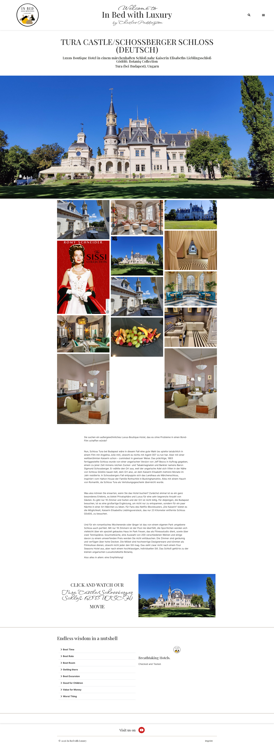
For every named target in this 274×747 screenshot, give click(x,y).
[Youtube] (141, 730)
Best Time (68, 649)
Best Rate (68, 656)
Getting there (70, 669)
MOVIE (97, 606)
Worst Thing (70, 696)
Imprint (209, 740)
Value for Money (72, 689)
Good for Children (73, 682)
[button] (249, 15)
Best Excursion (71, 676)
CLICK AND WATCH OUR (97, 585)
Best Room (69, 662)
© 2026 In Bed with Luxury (72, 740)
